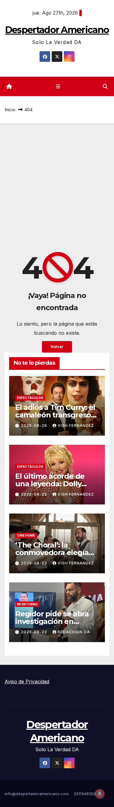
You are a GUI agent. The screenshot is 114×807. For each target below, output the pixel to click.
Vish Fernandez (76, 425)
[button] (105, 86)
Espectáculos (30, 398)
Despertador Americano (57, 29)
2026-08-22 (34, 632)
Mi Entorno (27, 604)
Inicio (10, 109)
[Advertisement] (57, 183)
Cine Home (26, 535)
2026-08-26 (34, 425)
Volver (57, 346)
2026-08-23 (34, 563)
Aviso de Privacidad (27, 681)
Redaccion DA (74, 632)
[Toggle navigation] (58, 86)
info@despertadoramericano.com (37, 793)
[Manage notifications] (100, 794)
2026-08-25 (34, 494)
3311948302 (85, 793)
